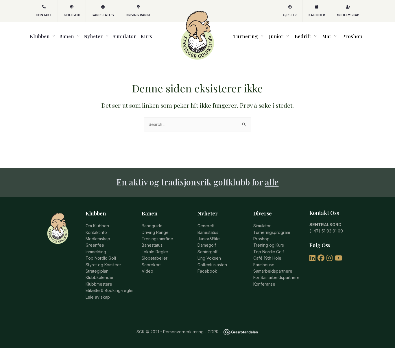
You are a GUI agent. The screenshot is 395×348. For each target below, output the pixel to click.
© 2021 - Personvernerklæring (174, 331)
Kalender (317, 15)
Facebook (207, 271)
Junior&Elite (209, 238)
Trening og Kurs (268, 245)
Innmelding (96, 251)
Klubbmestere (99, 284)
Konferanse (264, 284)
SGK (140, 331)
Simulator (124, 36)
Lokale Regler (155, 251)
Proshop (352, 36)
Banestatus (103, 15)
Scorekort (151, 264)
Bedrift (303, 36)
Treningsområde (157, 238)
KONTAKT (44, 15)
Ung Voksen (209, 258)
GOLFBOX (72, 15)
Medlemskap (348, 15)
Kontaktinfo (96, 232)
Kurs (146, 36)
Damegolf (207, 245)
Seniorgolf (207, 251)
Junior (276, 36)
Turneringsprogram (271, 232)
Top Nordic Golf (101, 258)
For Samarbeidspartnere (276, 277)
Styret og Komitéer (103, 264)
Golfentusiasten (212, 264)
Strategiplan (97, 271)
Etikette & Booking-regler (110, 290)
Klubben (40, 36)
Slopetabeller (154, 258)
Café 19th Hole (267, 258)
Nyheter (93, 36)
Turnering (245, 36)
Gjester (290, 15)
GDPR (213, 331)
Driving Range (138, 15)
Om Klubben (97, 225)
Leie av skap (98, 297)
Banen (66, 36)
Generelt (206, 225)
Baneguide (152, 225)
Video (147, 271)
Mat (326, 36)
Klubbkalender (100, 277)
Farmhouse (263, 264)
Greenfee (95, 245)
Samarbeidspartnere (272, 271)
